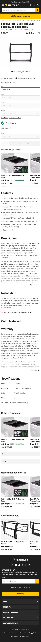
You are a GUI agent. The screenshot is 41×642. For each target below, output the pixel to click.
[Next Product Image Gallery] (39, 52)
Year (2, 86)
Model (2, 102)
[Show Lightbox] (20, 52)
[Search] (37, 10)
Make (2, 94)
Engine (3, 110)
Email (4, 577)
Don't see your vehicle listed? (11, 118)
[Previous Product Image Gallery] (2, 52)
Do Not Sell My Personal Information (12, 633)
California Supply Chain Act (31, 633)
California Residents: (14, 403)
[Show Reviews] (32, 33)
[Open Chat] (31, 5)
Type (2, 133)
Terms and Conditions (25, 636)
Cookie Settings (14, 636)
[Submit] (37, 581)
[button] (20, 601)
